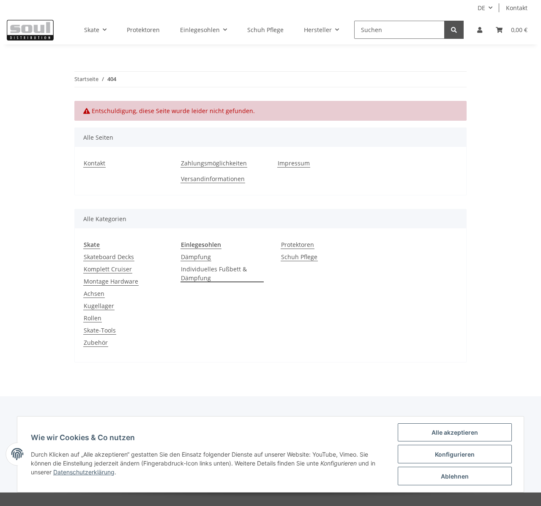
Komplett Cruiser (108, 269)
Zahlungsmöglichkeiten (214, 163)
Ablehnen (455, 476)
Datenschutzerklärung (84, 472)
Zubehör (96, 342)
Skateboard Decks (109, 257)
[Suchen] (454, 30)
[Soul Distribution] (30, 30)
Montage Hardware (111, 281)
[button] (479, 29)
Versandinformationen (213, 179)
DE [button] (481, 8)
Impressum (294, 163)
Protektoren (297, 245)
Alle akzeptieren (455, 432)
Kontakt (516, 8)
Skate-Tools (100, 330)
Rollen (92, 318)
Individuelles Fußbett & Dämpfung (214, 273)
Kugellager (99, 306)
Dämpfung (196, 257)
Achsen (94, 294)
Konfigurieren (455, 454)
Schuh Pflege (299, 257)
